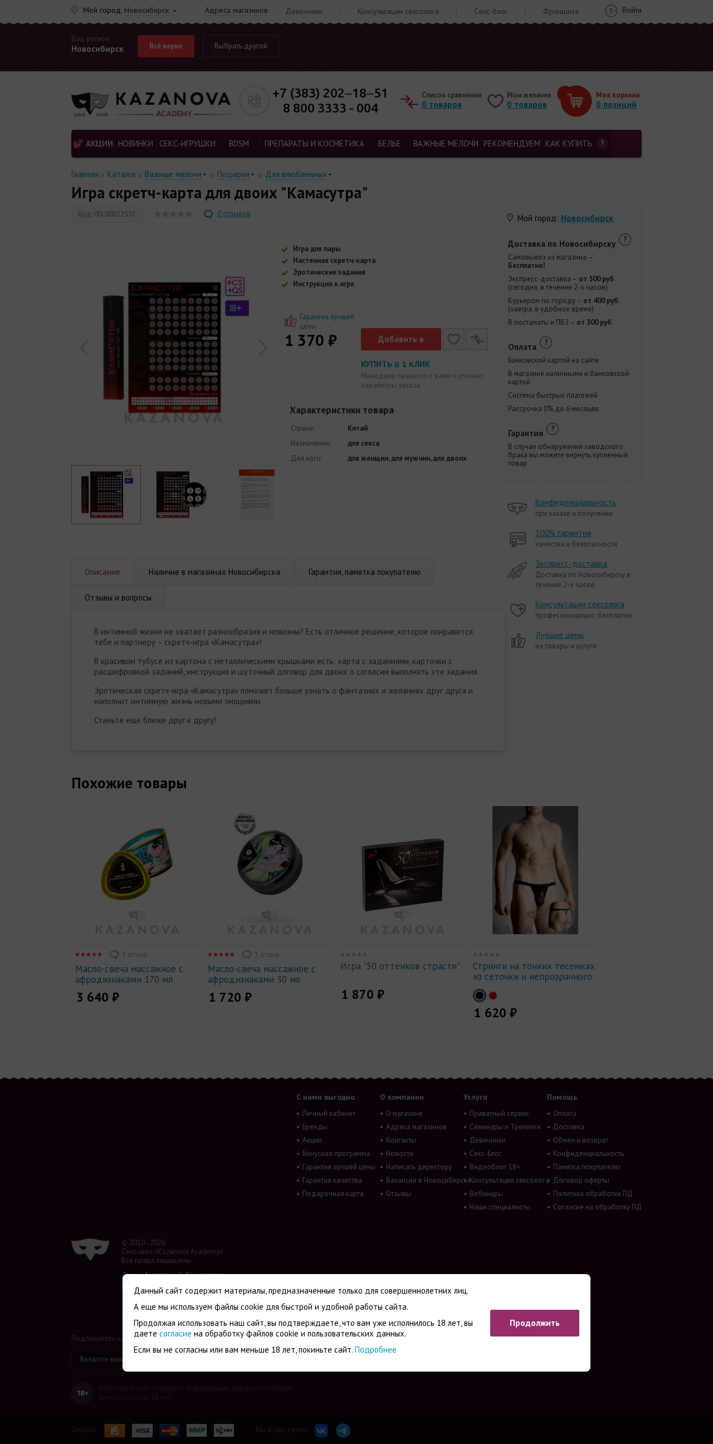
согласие (175, 1333)
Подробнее (376, 1349)
